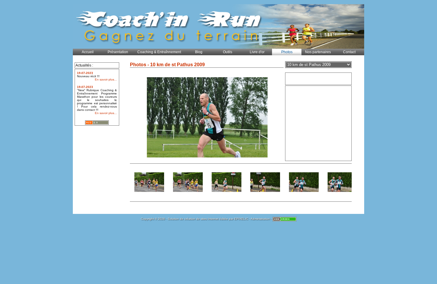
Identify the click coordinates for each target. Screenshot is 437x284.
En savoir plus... (106, 79)
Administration (260, 218)
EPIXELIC (241, 218)
